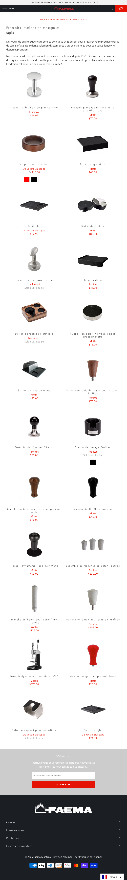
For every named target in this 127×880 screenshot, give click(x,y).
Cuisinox (34, 112)
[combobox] (112, 877)
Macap (34, 680)
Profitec (92, 284)
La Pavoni (34, 284)
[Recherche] (111, 8)
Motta (93, 115)
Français (113, 876)
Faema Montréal (42, 856)
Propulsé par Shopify (90, 856)
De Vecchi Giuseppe (34, 168)
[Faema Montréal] (63, 8)
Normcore (34, 338)
